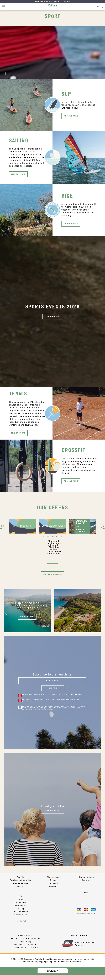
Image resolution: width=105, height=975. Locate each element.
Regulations (20, 903)
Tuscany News (20, 915)
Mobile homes (53, 877)
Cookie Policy (25, 942)
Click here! (67, 1)
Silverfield (53, 887)
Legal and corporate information (25, 939)
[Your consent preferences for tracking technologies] (102, 972)
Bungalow (53, 884)
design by (79, 936)
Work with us (20, 906)
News (20, 899)
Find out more (71, 116)
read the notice (77, 695)
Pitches (53, 881)
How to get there (86, 877)
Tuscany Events (20, 912)
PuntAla (20, 877)
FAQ (20, 896)
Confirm (53, 689)
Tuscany (20, 909)
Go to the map (27, 617)
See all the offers (52, 574)
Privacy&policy (25, 936)
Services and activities (20, 881)
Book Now (52, 971)
